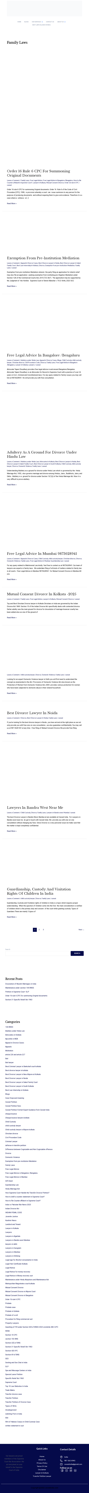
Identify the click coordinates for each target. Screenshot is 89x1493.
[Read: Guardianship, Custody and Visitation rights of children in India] (34, 864)
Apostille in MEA (11, 1039)
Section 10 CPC (11, 1335)
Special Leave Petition (13, 1374)
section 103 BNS (11, 1339)
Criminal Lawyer (11, 1141)
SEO (7, 1359)
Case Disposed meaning (14, 1098)
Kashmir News (10, 1220)
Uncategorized (10, 1410)
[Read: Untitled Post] (34, 650)
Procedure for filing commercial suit (18, 1319)
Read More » (12, 203)
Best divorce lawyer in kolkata (16, 1070)
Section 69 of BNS (12, 1355)
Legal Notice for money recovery (17, 1272)
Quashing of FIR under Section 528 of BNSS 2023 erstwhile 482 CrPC (31, 1327)
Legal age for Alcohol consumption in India (21, 1260)
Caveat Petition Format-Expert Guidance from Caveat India (27, 1110)
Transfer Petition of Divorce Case (18, 1402)
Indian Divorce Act (12, 1209)
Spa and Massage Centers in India (18, 1370)
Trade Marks (10, 1390)
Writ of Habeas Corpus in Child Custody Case (22, 1422)
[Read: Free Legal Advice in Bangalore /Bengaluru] (31, 324)
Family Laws (25, 180)
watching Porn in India (13, 1414)
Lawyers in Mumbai (12, 1252)
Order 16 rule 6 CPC (71, 183)
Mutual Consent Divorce (55, 183)
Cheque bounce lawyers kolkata (17, 1118)
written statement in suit (14, 1426)
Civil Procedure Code (32, 362)
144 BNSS (9, 1027)
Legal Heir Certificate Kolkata (16, 1264)
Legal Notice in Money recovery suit (19, 1276)
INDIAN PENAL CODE (13, 1212)
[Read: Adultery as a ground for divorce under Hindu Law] (31, 422)
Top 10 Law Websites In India (16, 1386)
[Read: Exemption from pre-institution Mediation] (44, 235)
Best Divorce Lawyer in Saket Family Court (21, 1082)
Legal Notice (10, 1268)
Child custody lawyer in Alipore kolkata (20, 1130)
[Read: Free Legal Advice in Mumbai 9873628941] (31, 523)
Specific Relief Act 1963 (14, 1378)
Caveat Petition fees (13, 1106)
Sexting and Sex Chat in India (16, 1363)
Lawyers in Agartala (12, 1236)
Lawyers (32, 365)
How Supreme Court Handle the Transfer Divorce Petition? (27, 1193)
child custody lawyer (56, 559)
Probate (8, 1303)
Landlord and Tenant (13, 1224)
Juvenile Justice (11, 1216)
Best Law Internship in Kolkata (27, 265)
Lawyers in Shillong (12, 1256)
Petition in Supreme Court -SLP (17, 992)
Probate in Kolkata (12, 1311)
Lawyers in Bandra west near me (35, 808)
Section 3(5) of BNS (12, 1343)
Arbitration (9, 1051)
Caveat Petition (11, 1102)
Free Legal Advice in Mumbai (40, 561)
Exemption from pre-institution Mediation (43, 258)
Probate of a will (11, 1315)
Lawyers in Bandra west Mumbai (57, 813)
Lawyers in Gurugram (13, 1248)
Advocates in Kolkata (47, 461)
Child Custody (67, 360)
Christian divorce (18, 362)
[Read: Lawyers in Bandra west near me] (44, 774)
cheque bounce (11, 1114)
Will (6, 1418)
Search (7, 949)
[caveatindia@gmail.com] (61, 1464)
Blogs (59, 360)
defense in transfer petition (15, 1145)
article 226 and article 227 (15, 1055)
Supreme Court (11, 1382)
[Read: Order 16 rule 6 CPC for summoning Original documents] (44, 111)
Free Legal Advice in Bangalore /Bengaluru (58, 180)
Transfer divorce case (13, 1394)
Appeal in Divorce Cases (29, 263)
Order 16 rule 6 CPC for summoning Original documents (26, 996)
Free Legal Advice (36, 180)
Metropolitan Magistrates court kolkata (20, 1284)
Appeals (8, 1047)
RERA (7, 1331)
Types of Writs (10, 1406)
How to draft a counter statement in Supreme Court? (25, 1197)
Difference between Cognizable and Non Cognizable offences (29, 1149)
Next (81, 930)
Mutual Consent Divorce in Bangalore (19, 1295)
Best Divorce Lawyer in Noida (48, 263)
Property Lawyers (12, 1323)
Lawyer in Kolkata (39, 183)
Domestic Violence (25, 466)
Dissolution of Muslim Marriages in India (20, 984)
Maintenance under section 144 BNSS (19, 988)
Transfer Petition (11, 1398)
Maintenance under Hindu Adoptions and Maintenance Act (27, 1280)
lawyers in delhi (11, 1244)
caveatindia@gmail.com (73, 1464)
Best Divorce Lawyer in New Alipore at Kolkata (23, 1074)
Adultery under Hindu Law (30, 360)
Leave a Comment (13, 180)
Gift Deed (9, 1181)
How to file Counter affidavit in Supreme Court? (23, 1201)
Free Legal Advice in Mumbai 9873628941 (42, 554)
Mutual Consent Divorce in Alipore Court (20, 1291)
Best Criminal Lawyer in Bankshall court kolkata (23, 1066)
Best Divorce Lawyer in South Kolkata (47, 464)
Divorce (41, 265)
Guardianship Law (57, 561)
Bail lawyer (9, 1062)
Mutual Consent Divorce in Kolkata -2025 (41, 594)
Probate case (10, 1307)
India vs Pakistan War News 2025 (18, 1205)
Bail (6, 1059)
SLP (7, 1366)
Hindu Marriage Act (12, 1189)
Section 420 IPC (11, 1351)
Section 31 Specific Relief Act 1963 (18, 1000)
